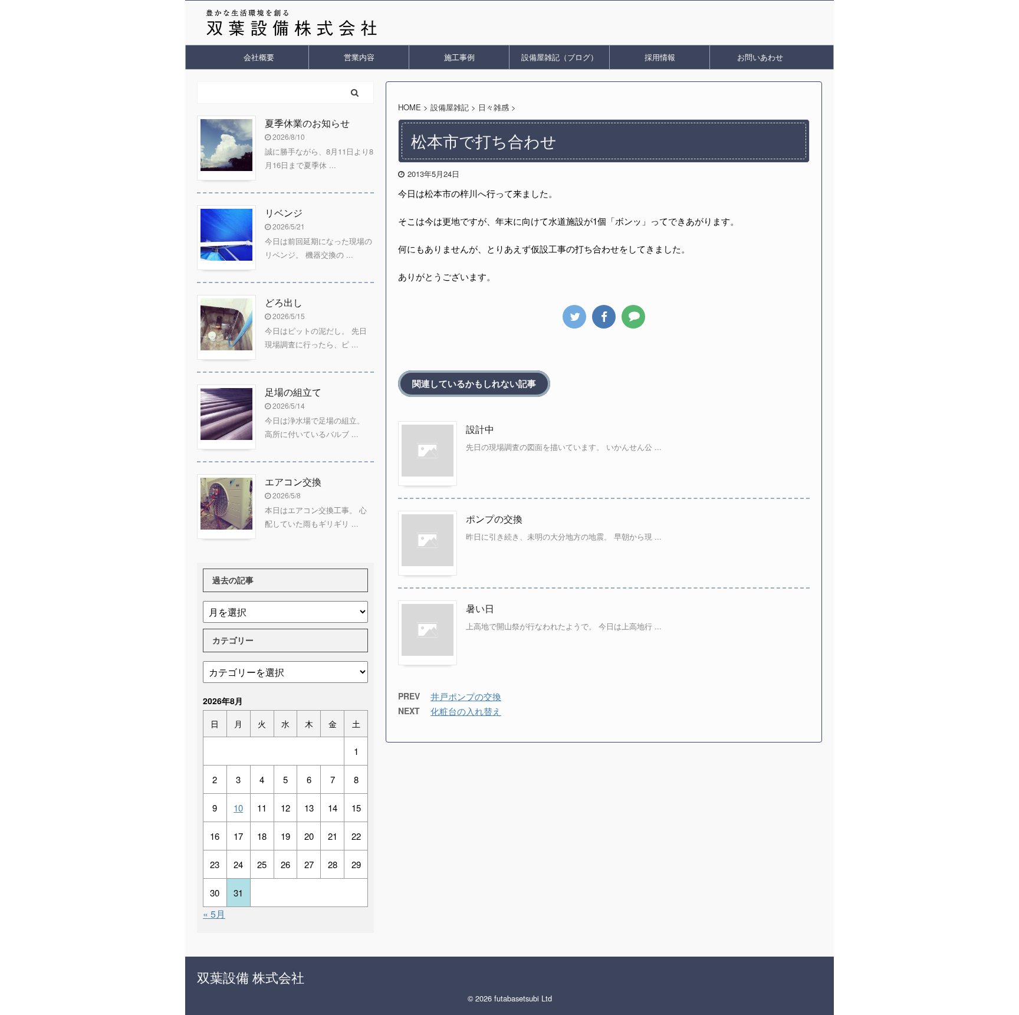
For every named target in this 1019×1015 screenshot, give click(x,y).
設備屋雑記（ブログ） (559, 57)
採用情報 (660, 57)
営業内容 (359, 57)
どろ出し (284, 302)
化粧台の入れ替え (465, 711)
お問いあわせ (760, 57)
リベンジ (284, 212)
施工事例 (459, 57)
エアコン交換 (293, 481)
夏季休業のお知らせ (307, 123)
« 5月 (214, 914)
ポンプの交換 (494, 518)
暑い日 (480, 608)
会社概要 (259, 57)
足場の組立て (293, 392)
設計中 (480, 429)
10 (238, 808)
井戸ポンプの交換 (465, 696)
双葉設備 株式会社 (250, 977)
